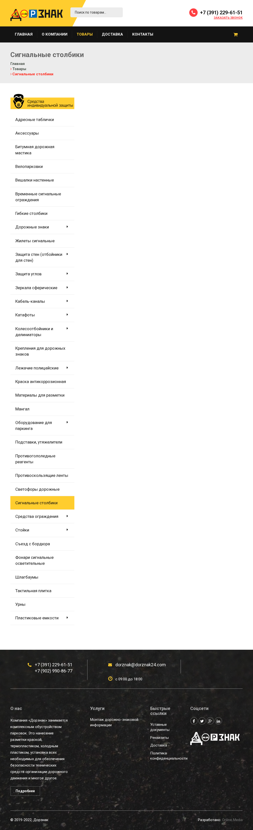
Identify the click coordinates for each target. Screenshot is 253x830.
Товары (85, 34)
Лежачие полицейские (37, 367)
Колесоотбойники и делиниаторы (34, 331)
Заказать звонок (228, 18)
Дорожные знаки (32, 226)
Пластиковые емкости (37, 617)
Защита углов (28, 273)
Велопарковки (29, 166)
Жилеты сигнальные (35, 240)
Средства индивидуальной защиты (41, 102)
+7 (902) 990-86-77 (53, 670)
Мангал (22, 408)
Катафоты (25, 314)
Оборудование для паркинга (33, 425)
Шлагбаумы (26, 577)
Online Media (232, 820)
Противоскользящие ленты (41, 475)
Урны (20, 604)
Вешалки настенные (34, 180)
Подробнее (25, 791)
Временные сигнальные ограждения (38, 196)
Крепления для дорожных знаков (40, 351)
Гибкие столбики (31, 213)
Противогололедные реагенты (35, 458)
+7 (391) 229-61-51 (221, 13)
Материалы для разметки (39, 395)
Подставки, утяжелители (38, 442)
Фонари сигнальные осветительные (34, 560)
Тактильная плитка (33, 590)
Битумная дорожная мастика (34, 149)
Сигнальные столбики (36, 502)
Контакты (142, 34)
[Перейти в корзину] (236, 34)
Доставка (112, 34)
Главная (24, 34)
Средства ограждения (36, 516)
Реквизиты (159, 737)
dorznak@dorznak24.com (140, 664)
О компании (54, 34)
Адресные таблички (34, 119)
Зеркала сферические (36, 287)
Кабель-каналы (30, 301)
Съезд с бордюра (32, 543)
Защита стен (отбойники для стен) (38, 257)
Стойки (22, 529)
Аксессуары (27, 133)
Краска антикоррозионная (40, 381)
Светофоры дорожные (37, 489)
